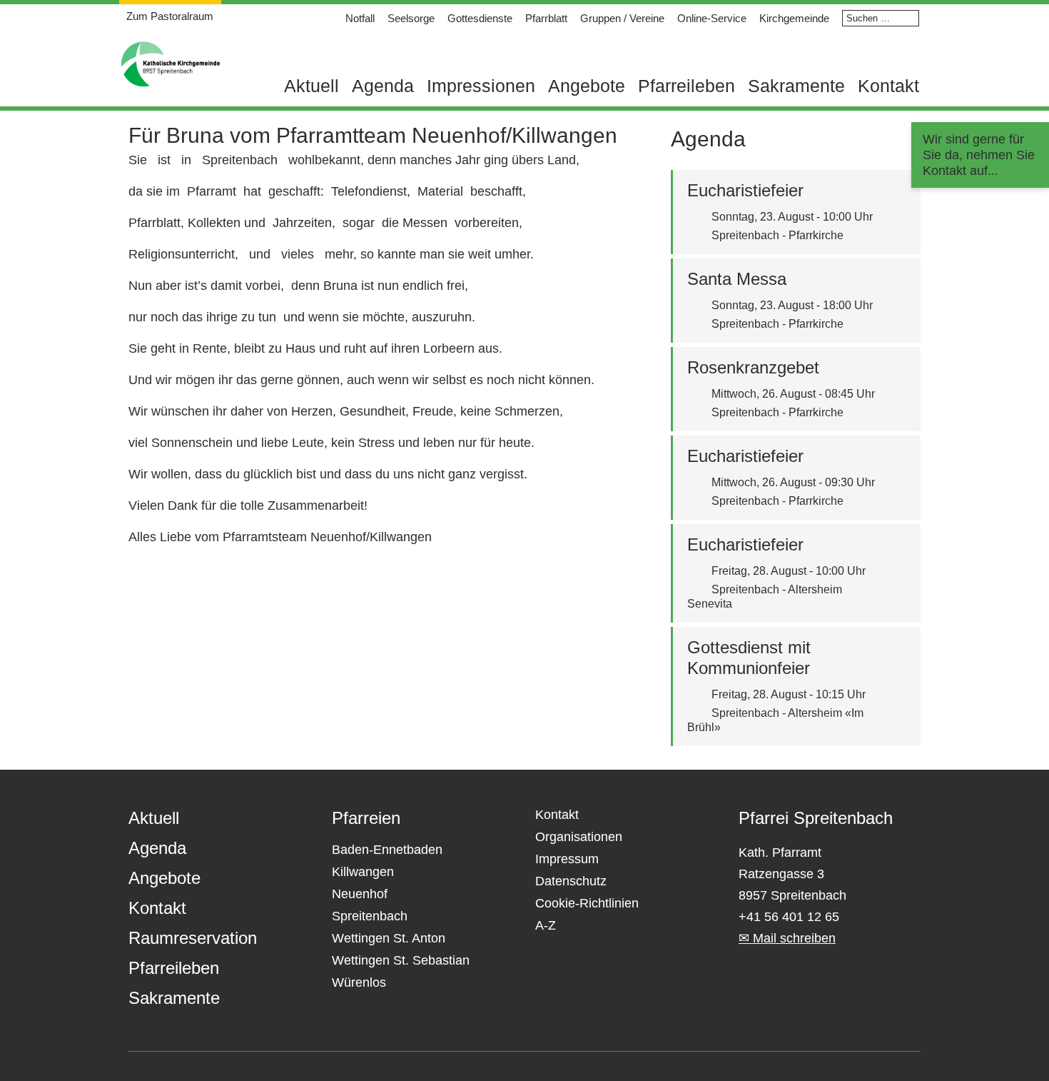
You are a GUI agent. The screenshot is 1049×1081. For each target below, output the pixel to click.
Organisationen (578, 837)
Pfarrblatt (546, 18)
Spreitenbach (369, 916)
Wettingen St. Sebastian (401, 960)
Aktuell (311, 86)
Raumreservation (192, 937)
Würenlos (359, 982)
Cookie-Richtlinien (587, 903)
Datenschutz (571, 881)
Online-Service (711, 18)
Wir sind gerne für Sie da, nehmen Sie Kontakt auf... (979, 155)
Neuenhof (359, 894)
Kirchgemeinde (794, 18)
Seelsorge (411, 18)
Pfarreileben (686, 86)
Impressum (567, 859)
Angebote (586, 86)
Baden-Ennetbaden (387, 850)
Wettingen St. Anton (388, 938)
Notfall (360, 18)
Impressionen (481, 86)
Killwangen (363, 872)
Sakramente (796, 86)
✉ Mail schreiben (787, 938)
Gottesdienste (479, 18)
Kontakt (888, 86)
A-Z (545, 925)
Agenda (383, 86)
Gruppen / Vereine (622, 18)
